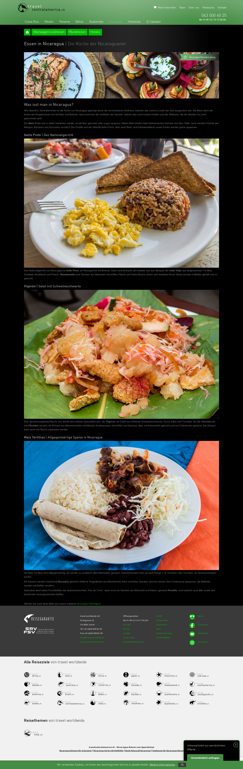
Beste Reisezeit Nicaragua (138, 750)
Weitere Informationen (162, 765)
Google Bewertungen (133, 642)
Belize (79, 21)
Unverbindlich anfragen (205, 758)
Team (182, 7)
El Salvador (153, 21)
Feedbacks (208, 7)
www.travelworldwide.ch (92, 642)
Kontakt (222, 7)
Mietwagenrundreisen (48, 32)
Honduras (134, 21)
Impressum (161, 624)
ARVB (159, 616)
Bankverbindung (164, 633)
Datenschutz (162, 620)
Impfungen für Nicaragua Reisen (168, 750)
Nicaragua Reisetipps (88, 603)
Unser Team (129, 637)
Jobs (158, 629)
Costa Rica (32, 21)
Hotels (95, 32)
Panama (64, 21)
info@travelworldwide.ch (92, 637)
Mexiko (48, 21)
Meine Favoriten (167, 7)
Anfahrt (126, 633)
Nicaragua (115, 21)
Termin (126, 629)
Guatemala (96, 21)
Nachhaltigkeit (163, 637)
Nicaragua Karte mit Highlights (108, 750)
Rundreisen (77, 32)
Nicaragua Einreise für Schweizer (75, 750)
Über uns (193, 7)
